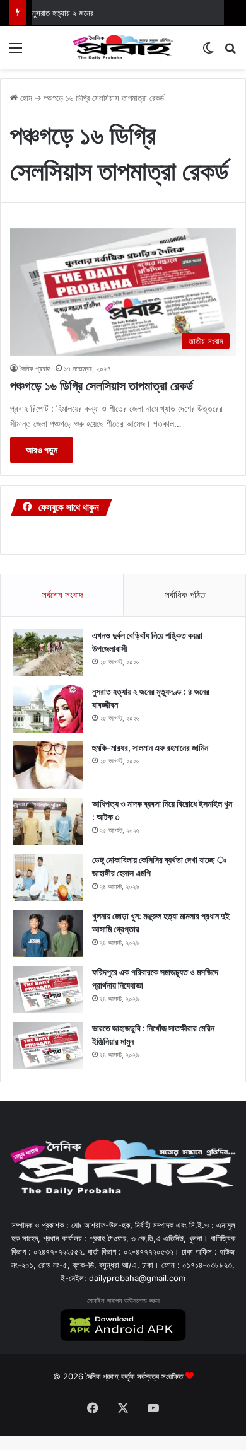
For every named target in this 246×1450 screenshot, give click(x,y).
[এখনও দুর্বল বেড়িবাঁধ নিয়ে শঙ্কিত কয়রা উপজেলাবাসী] (48, 652)
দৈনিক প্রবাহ (35, 368)
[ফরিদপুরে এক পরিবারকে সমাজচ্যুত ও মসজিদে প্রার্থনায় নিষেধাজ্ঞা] (48, 989)
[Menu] (15, 52)
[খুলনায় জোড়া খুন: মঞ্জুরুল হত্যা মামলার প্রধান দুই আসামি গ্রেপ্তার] (48, 933)
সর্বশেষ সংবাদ (62, 595)
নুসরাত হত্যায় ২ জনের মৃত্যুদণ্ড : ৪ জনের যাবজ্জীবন (102, 13)
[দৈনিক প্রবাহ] (123, 47)
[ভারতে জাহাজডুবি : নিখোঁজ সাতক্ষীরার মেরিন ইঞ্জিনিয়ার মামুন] (48, 1045)
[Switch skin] (208, 52)
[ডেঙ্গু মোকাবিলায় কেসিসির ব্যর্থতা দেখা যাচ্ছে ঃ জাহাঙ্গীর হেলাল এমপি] (48, 877)
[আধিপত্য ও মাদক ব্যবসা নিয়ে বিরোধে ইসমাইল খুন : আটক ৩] (48, 821)
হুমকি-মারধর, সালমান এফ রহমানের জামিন (150, 747)
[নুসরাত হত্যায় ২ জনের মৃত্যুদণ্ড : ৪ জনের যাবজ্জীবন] (48, 709)
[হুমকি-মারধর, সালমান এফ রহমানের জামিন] (48, 765)
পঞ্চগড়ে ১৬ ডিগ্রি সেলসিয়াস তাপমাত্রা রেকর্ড (101, 385)
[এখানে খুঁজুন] (230, 52)
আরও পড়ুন (41, 449)
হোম (25, 98)
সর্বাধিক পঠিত (185, 595)
